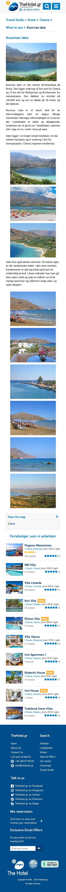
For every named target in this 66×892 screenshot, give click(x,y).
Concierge (45, 765)
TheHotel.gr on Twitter (27, 794)
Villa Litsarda (33, 583)
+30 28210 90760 (31, 9)
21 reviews (30, 643)
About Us (16, 747)
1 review (29, 697)
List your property (21, 756)
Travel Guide (47, 769)
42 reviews (30, 589)
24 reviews (30, 715)
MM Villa (30, 565)
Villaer (43, 752)
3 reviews (29, 661)
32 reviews (30, 607)
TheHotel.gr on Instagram (29, 790)
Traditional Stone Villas (39, 708)
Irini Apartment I (35, 655)
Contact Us (17, 752)
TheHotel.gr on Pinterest (28, 799)
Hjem (14, 743)
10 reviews (30, 679)
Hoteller (44, 743)
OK (38, 848)
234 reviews (30, 556)
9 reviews (29, 625)
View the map (16, 517)
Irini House (32, 691)
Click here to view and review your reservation (23, 820)
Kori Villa (30, 601)
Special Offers (47, 756)
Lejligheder (46, 747)
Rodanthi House (35, 673)
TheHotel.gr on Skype (27, 803)
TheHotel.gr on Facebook (29, 785)
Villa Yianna (32, 637)
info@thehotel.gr (24, 765)
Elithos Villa (32, 619)
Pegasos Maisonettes (38, 545)
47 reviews (30, 571)
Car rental (45, 761)
